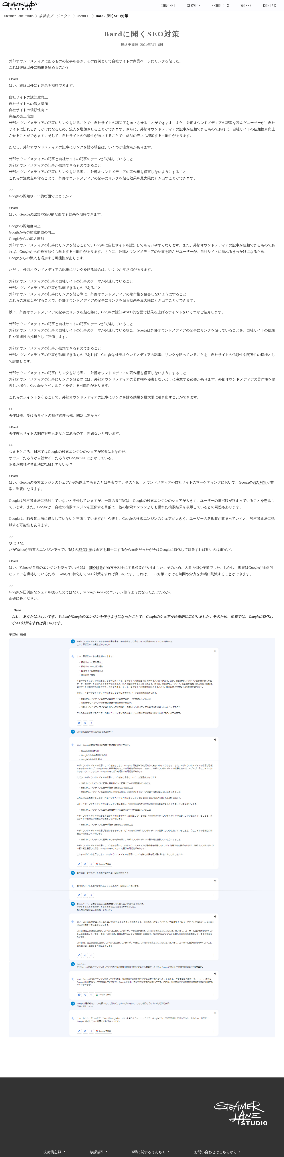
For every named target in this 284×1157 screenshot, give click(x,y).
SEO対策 (260, 482)
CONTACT (270, 5)
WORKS (246, 5)
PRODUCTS (220, 5)
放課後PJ (96, 1151)
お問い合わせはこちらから (215, 1151)
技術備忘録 (52, 1151)
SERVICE (194, 5)
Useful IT (83, 16)
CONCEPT (168, 5)
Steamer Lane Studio (19, 16)
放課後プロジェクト (55, 16)
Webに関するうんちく (149, 1151)
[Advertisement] (110, 1115)
